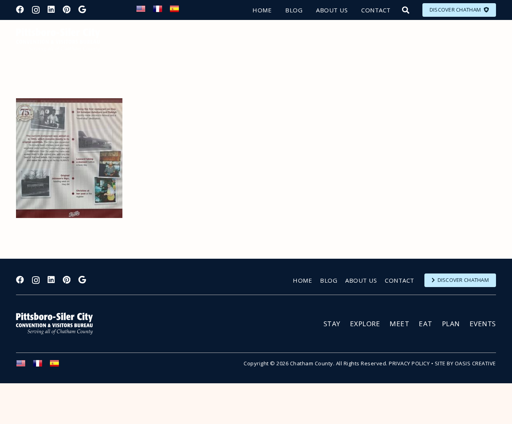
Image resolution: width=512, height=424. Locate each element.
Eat (425, 323)
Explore (365, 323)
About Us (361, 280)
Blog (328, 280)
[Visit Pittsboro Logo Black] (58, 40)
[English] (144, 11)
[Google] (82, 10)
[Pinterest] (66, 10)
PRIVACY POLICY (409, 363)
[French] (161, 11)
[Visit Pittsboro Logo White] (58, 324)
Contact (399, 280)
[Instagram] (36, 10)
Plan (451, 323)
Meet (399, 323)
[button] (406, 10)
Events (483, 323)
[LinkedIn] (51, 10)
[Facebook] (20, 10)
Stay (332, 323)
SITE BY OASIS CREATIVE (465, 363)
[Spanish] (178, 11)
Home (302, 280)
